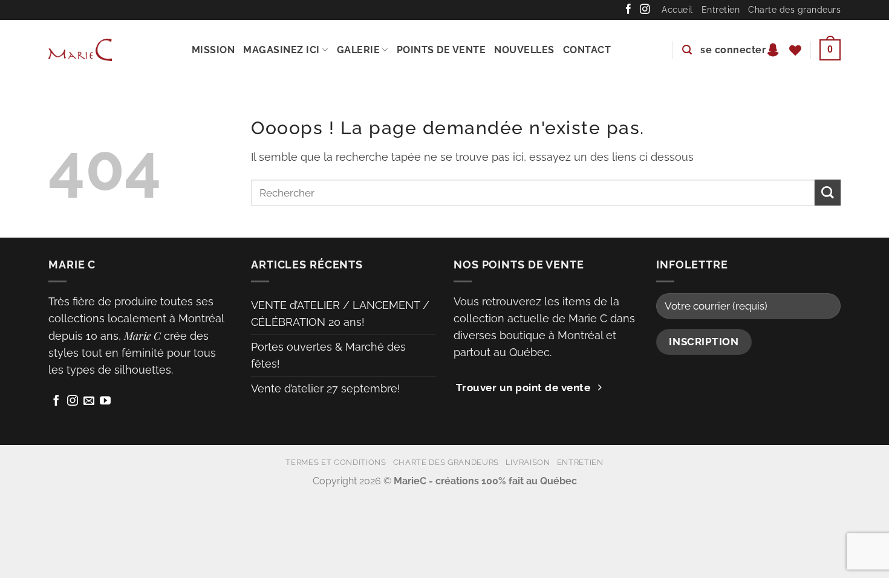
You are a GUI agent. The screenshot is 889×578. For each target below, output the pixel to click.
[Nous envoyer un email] (88, 401)
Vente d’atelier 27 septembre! (325, 388)
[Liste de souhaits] (795, 50)
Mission (213, 50)
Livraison (528, 462)
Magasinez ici (281, 50)
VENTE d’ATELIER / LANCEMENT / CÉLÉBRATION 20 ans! (340, 313)
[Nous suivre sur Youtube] (105, 401)
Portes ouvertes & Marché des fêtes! (328, 355)
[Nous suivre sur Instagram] (645, 9)
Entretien (721, 10)
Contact (587, 50)
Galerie (358, 50)
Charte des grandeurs (794, 10)
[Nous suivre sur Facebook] (629, 9)
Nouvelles (524, 50)
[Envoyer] (828, 193)
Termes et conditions (335, 462)
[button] (687, 50)
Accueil (677, 10)
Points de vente (441, 50)
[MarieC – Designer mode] (80, 49)
